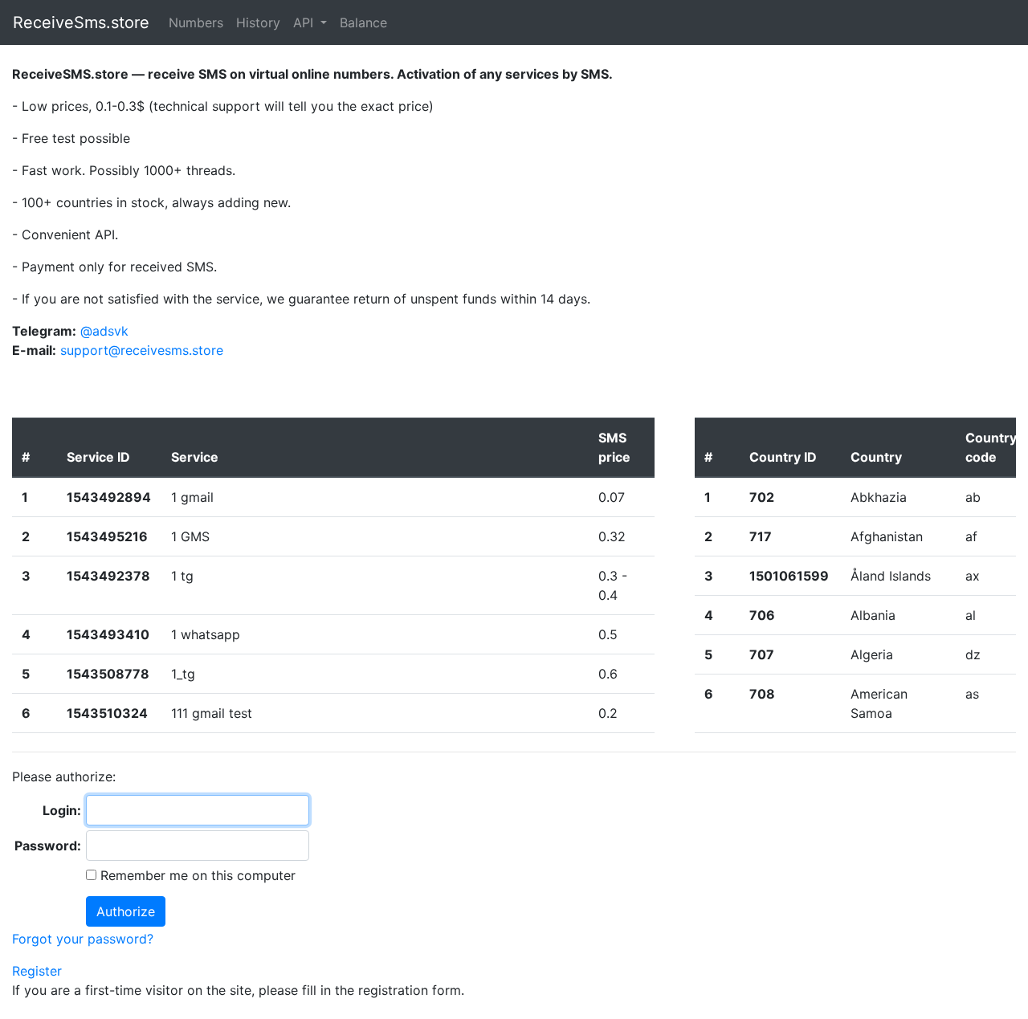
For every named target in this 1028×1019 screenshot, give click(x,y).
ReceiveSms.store (81, 22)
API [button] (305, 22)
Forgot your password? (82, 939)
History (258, 22)
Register (37, 971)
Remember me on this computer (196, 875)
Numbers (196, 22)
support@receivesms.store (141, 350)
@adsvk (104, 331)
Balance (363, 22)
